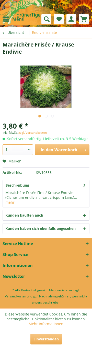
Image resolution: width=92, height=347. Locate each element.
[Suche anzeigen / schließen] (46, 19)
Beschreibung (17, 185)
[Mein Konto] (71, 19)
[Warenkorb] (84, 19)
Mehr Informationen (46, 323)
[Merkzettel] (59, 19)
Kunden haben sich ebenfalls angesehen (40, 228)
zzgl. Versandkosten (32, 132)
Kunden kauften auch (24, 215)
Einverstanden (46, 339)
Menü (18, 19)
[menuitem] (13, 19)
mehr (10, 202)
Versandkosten (15, 296)
